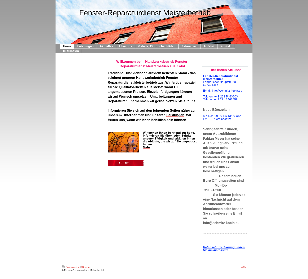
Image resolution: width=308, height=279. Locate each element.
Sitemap (85, 267)
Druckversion (72, 267)
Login (243, 266)
